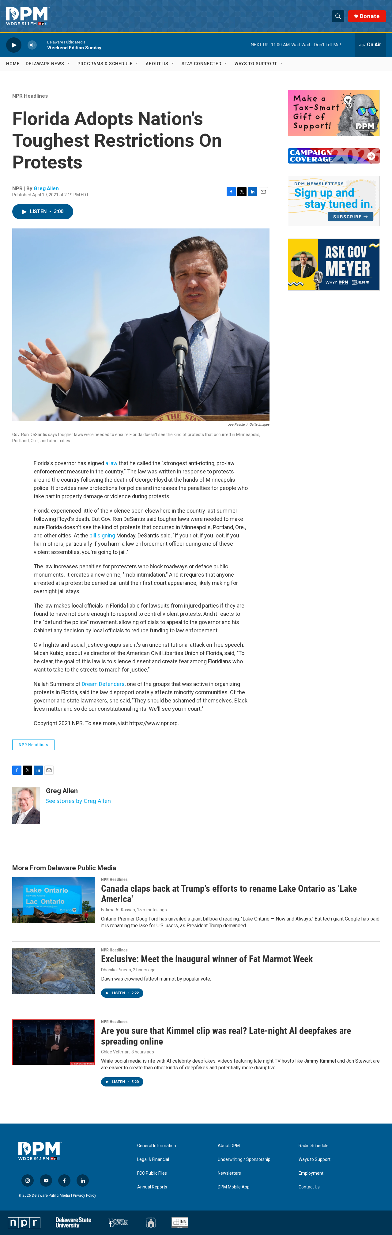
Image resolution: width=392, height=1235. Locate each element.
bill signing (102, 535)
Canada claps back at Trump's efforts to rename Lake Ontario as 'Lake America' (229, 894)
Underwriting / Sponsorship (244, 1159)
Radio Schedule (314, 1145)
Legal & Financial (153, 1159)
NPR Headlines (30, 96)
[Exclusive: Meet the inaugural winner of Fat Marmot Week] (53, 971)
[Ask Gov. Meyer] (333, 264)
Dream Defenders (103, 684)
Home (13, 63)
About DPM (229, 1145)
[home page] (28, 16)
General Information (156, 1145)
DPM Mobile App (234, 1187)
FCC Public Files (152, 1173)
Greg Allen (46, 188)
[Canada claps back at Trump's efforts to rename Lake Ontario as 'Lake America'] (53, 900)
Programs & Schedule (105, 63)
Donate (370, 16)
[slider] (42, 45)
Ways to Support (256, 63)
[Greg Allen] (26, 805)
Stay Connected (201, 63)
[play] (14, 44)
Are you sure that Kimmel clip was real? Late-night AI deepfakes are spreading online (226, 1036)
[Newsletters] (333, 201)
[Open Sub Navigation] (68, 63)
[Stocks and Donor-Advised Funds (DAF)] (333, 113)
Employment (311, 1173)
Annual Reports (152, 1187)
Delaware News (45, 63)
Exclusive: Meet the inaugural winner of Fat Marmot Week (207, 959)
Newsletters (229, 1173)
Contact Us (309, 1187)
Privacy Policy (84, 1195)
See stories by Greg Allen (78, 800)
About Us (157, 63)
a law (111, 463)
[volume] (32, 45)
